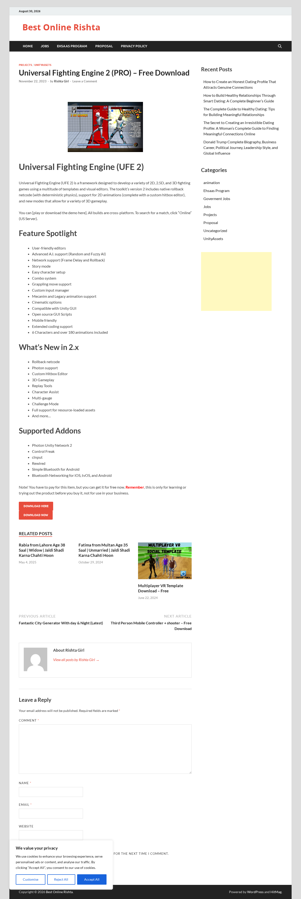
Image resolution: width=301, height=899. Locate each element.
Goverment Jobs (216, 198)
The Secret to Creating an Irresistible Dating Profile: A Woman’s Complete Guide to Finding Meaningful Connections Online (241, 128)
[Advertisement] (236, 281)
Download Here (36, 506)
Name (25, 783)
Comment (29, 720)
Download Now (36, 515)
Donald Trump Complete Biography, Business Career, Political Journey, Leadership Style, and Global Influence (240, 147)
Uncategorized (215, 230)
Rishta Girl (61, 81)
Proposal (104, 46)
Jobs (45, 46)
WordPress (255, 892)
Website (26, 826)
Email (25, 805)
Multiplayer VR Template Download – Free (160, 588)
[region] (61, 865)
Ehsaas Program (72, 46)
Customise (30, 879)
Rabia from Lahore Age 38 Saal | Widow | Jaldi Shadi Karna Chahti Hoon (42, 550)
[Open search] (279, 46)
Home (28, 46)
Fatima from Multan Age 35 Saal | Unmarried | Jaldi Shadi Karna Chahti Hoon (104, 550)
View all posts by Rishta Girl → (76, 659)
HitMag (275, 892)
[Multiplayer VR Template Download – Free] (165, 562)
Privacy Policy (134, 46)
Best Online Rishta (61, 27)
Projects (25, 65)
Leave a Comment (84, 81)
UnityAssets (42, 65)
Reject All (61, 879)
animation (211, 182)
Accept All (91, 879)
